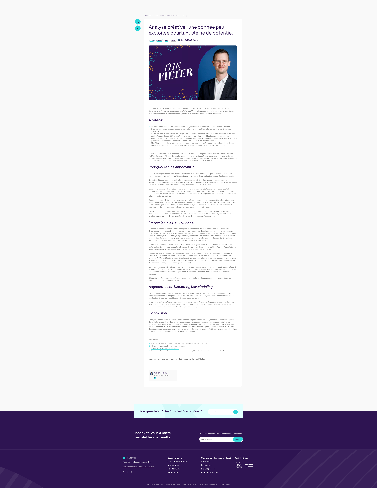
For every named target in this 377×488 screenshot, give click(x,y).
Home (146, 16)
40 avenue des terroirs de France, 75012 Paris (138, 466)
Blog (153, 16)
